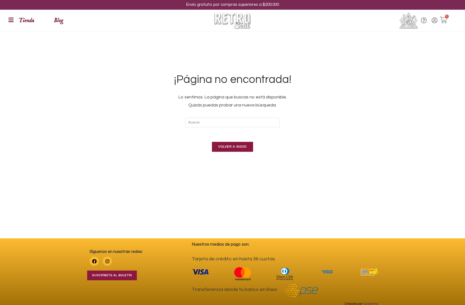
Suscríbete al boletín (112, 275)
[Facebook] (94, 261)
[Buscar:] (232, 122)
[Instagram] (107, 261)
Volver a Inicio (232, 146)
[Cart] (443, 20)
